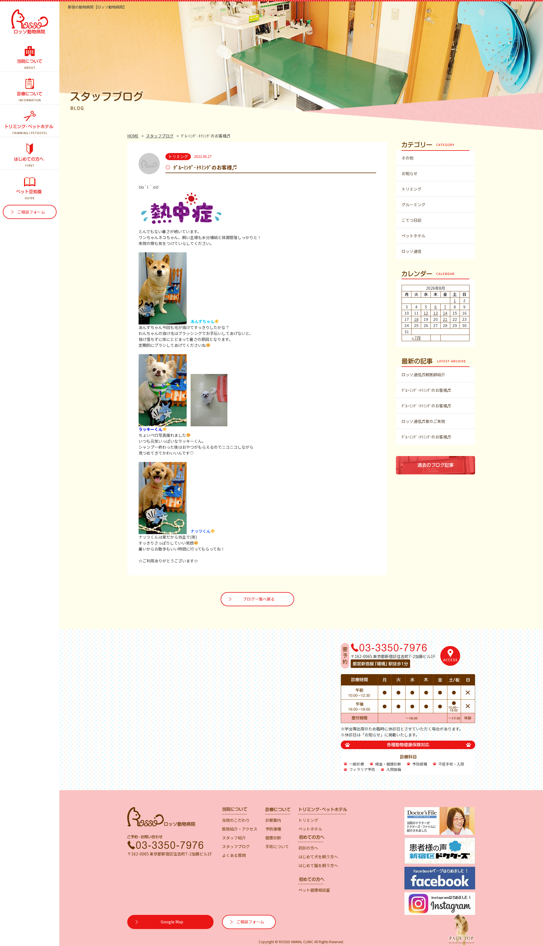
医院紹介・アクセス (239, 829)
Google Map (172, 921)
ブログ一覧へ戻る (259, 599)
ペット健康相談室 (314, 890)
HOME (133, 136)
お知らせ (409, 173)
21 (445, 319)
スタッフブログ (160, 136)
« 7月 (416, 338)
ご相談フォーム (31, 212)
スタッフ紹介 (234, 837)
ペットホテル (413, 235)
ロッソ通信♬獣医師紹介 (423, 374)
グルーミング (413, 204)
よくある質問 (234, 855)
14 (445, 313)
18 (416, 319)
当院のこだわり (236, 820)
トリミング (411, 189)
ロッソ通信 (411, 251)
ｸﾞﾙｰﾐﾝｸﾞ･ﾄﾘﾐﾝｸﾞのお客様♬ (426, 390)
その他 (407, 158)
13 (435, 313)
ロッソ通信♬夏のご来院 (423, 421)
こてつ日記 (411, 220)
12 (426, 313)
